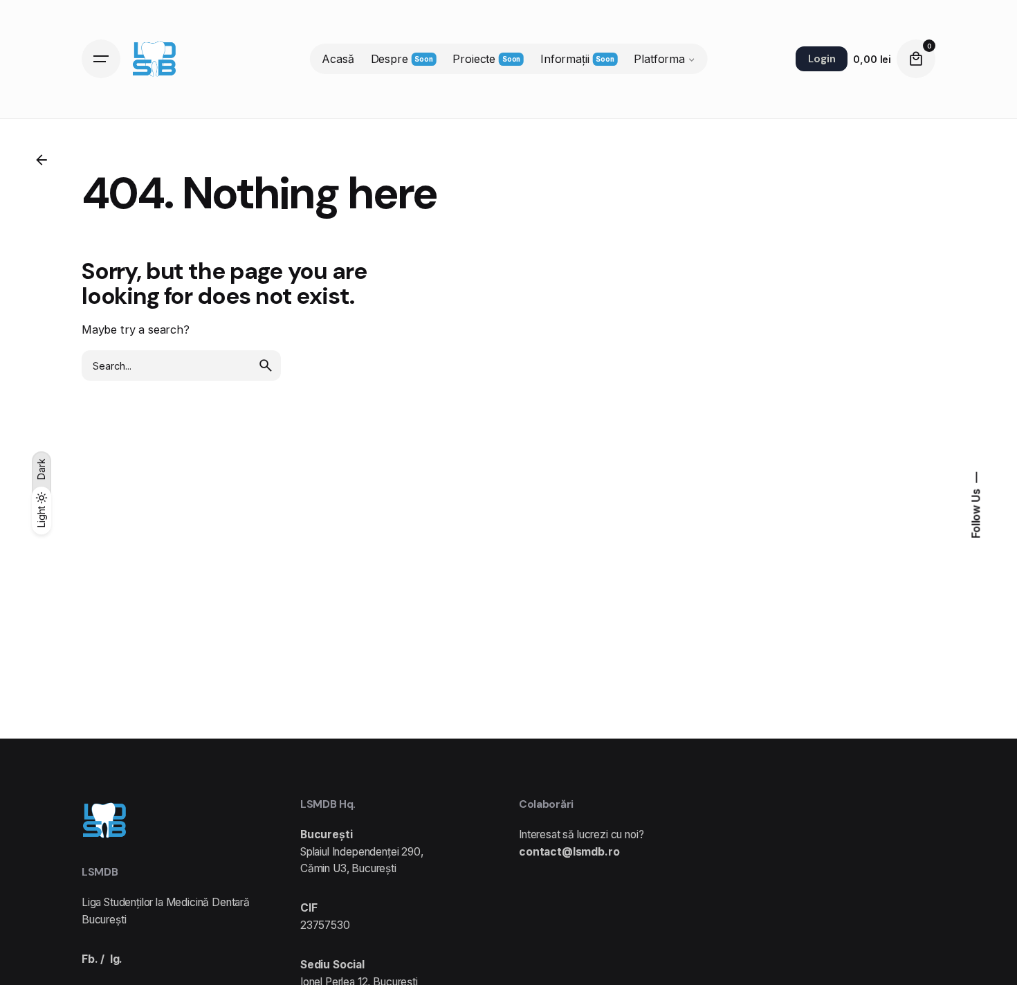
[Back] (41, 160)
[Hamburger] (101, 58)
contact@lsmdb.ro (569, 851)
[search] (265, 365)
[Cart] (916, 58)
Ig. (116, 959)
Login (821, 59)
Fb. (90, 959)
